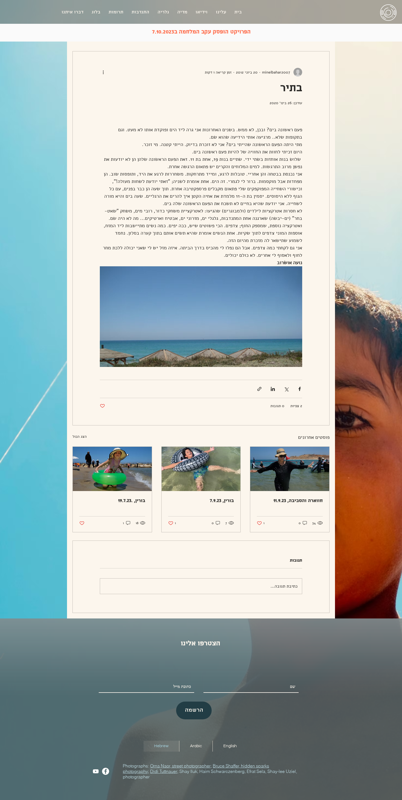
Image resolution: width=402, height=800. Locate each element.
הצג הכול (79, 436)
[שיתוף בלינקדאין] (272, 389)
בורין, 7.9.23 (222, 501)
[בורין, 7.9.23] (201, 469)
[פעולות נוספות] (103, 72)
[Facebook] (105, 771)
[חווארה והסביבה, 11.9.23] (289, 469)
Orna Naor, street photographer (180, 766)
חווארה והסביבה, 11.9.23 (298, 501)
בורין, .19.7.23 (131, 501)
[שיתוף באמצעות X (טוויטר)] (286, 389)
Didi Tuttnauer (163, 771)
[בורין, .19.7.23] (112, 469)
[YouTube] (95, 771)
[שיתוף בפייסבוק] (299, 389)
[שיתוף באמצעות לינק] (259, 389)
